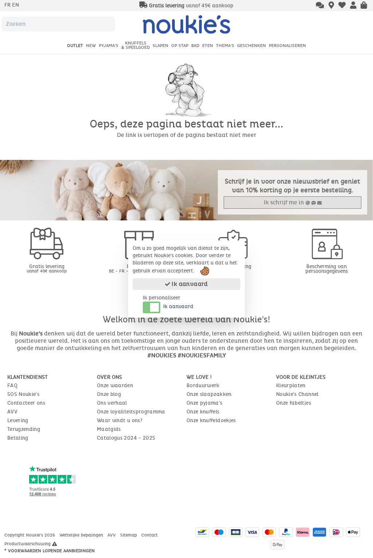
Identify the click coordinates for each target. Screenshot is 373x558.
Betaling (17, 438)
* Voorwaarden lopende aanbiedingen (49, 550)
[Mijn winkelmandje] (364, 5)
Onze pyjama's (204, 403)
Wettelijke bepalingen (82, 535)
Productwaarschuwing (28, 543)
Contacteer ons (26, 403)
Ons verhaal (112, 403)
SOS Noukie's (23, 394)
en (15, 5)
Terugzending (23, 429)
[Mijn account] (353, 5)
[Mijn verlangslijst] (342, 5)
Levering (17, 420)
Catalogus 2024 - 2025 (126, 438)
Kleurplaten (291, 385)
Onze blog (109, 394)
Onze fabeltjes (293, 403)
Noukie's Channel (297, 394)
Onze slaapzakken (209, 394)
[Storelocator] (331, 5)
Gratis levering (47, 268)
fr (8, 5)
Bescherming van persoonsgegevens (326, 268)
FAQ (12, 385)
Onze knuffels (203, 412)
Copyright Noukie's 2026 (30, 535)
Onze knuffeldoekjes (211, 420)
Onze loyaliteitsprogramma (131, 412)
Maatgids (109, 429)
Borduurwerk (203, 385)
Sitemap (129, 535)
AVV (12, 412)
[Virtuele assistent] (320, 5)
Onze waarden (115, 385)
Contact (150, 535)
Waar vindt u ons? (119, 420)
